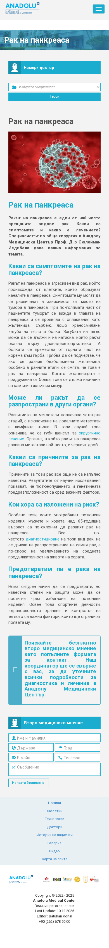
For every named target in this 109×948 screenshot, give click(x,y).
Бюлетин (54, 811)
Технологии (54, 819)
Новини (54, 803)
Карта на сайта (54, 859)
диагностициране (43, 539)
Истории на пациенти (55, 835)
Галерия (54, 843)
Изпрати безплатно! (28, 783)
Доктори (54, 827)
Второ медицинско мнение (53, 722)
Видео (54, 851)
